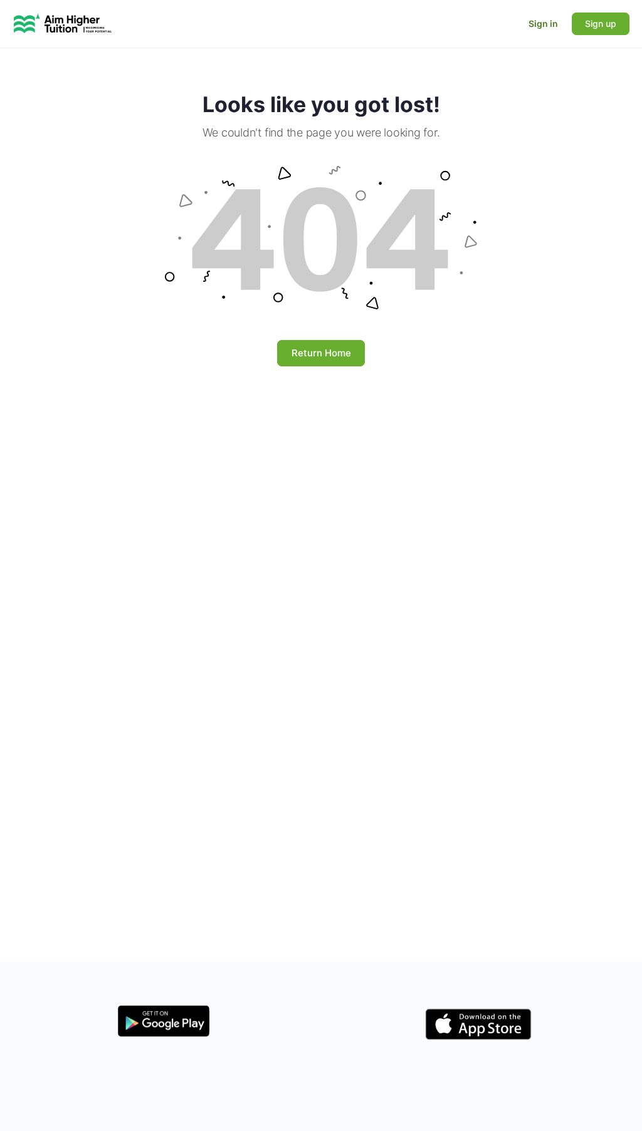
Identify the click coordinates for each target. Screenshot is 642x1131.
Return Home (321, 353)
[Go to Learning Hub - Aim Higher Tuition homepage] (63, 23)
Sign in (543, 23)
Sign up (600, 23)
